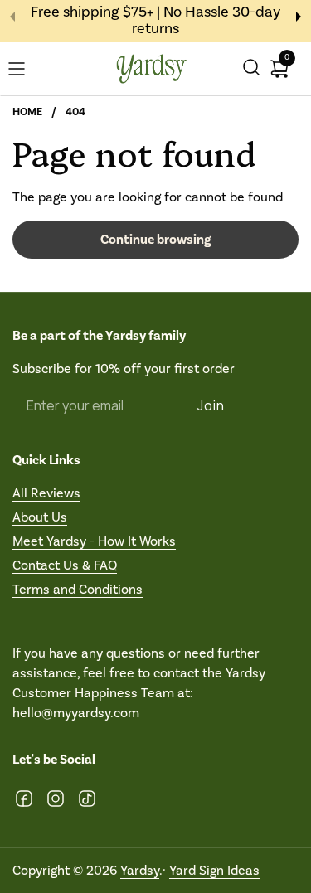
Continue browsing (155, 239)
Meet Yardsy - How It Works (94, 541)
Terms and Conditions (77, 589)
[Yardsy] (151, 69)
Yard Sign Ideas (214, 870)
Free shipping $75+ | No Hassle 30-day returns (155, 20)
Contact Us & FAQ (64, 565)
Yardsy (139, 870)
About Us (39, 517)
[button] (251, 69)
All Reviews (46, 493)
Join (211, 405)
